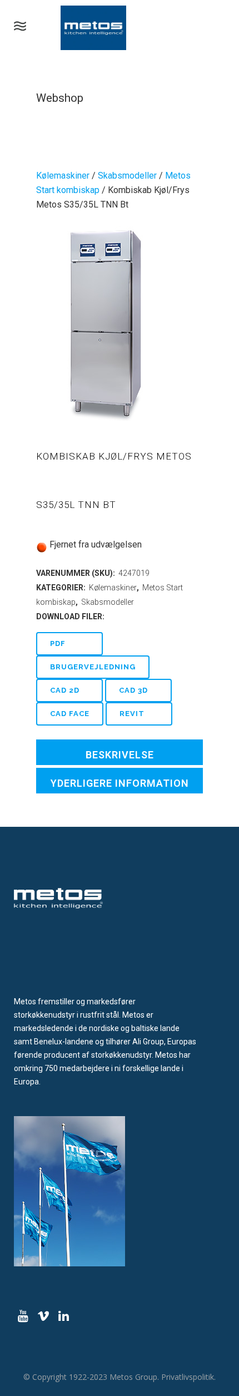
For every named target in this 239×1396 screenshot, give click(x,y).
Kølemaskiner (62, 175)
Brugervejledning (93, 667)
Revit (132, 713)
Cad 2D (64, 690)
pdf (58, 643)
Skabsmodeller (127, 175)
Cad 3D (133, 690)
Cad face (69, 713)
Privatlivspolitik (187, 1377)
